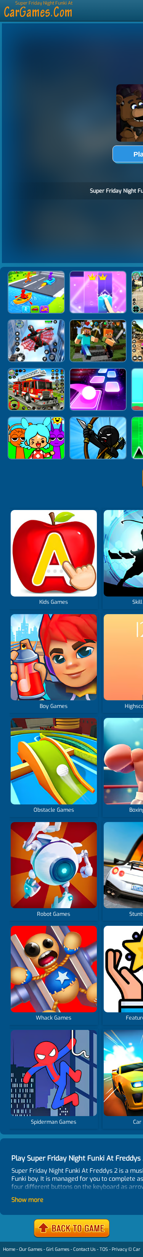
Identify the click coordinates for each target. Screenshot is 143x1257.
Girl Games (57, 1249)
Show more (27, 1200)
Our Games (30, 1249)
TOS (104, 1249)
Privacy (119, 1249)
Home (9, 1249)
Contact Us (84, 1249)
